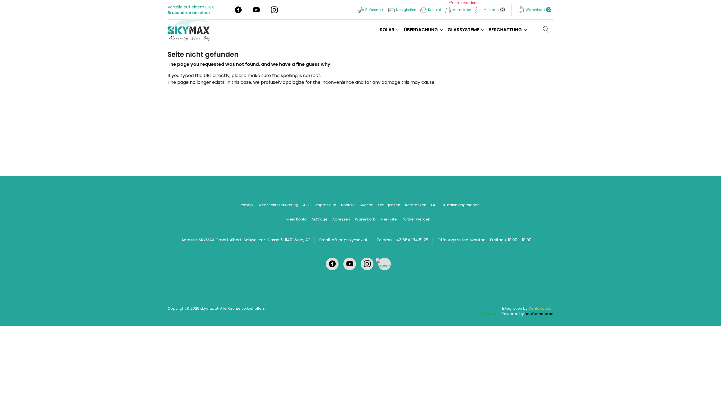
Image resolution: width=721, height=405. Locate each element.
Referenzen (415, 205)
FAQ (435, 205)
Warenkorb (365, 219)
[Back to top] (710, 394)
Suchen (366, 205)
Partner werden (416, 219)
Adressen (341, 219)
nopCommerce (539, 313)
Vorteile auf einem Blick (191, 7)
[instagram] (274, 9)
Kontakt (348, 205)
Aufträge (319, 219)
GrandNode (487, 313)
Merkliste (388, 219)
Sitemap (245, 205)
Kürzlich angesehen (461, 205)
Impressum (325, 205)
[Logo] (191, 29)
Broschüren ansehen (189, 12)
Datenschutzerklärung (278, 205)
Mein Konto (296, 219)
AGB (307, 205)
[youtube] (256, 9)
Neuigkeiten (389, 205)
